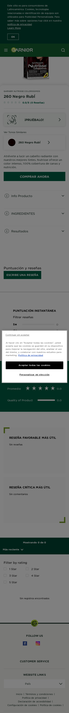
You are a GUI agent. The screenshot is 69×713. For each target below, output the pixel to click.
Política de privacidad (30, 355)
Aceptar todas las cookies (34, 365)
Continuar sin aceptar (17, 334)
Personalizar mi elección (34, 374)
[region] (34, 356)
